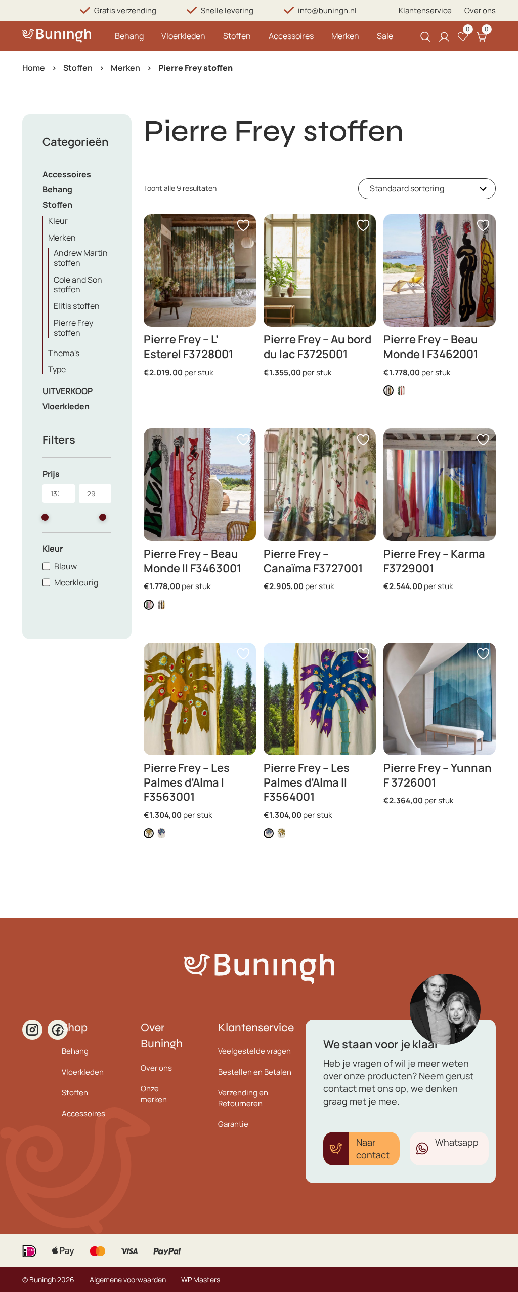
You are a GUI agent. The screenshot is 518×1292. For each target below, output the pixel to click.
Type (57, 369)
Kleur (58, 220)
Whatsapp (457, 1142)
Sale (385, 36)
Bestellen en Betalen (254, 1072)
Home (33, 67)
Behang (129, 36)
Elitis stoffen (77, 305)
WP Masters (200, 1279)
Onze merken (154, 1094)
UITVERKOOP (67, 391)
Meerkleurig (76, 582)
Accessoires (291, 36)
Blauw (65, 566)
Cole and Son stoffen (78, 284)
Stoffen (237, 36)
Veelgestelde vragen (254, 1051)
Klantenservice (425, 10)
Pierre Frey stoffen (73, 327)
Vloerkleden (183, 36)
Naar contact (373, 1148)
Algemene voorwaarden (128, 1279)
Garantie (233, 1124)
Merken (345, 36)
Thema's (63, 353)
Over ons (480, 10)
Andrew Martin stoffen (81, 257)
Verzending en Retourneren (243, 1098)
